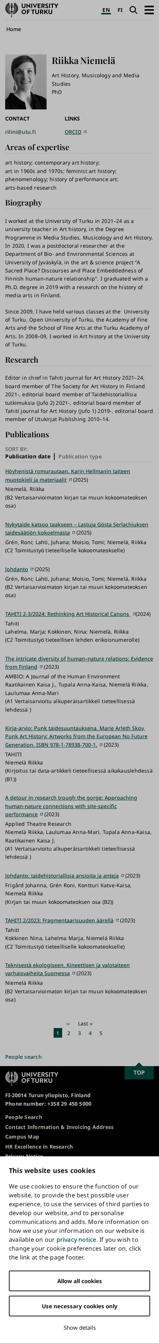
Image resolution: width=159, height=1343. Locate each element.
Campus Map (22, 1136)
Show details (80, 1327)
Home (13, 29)
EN (105, 9)
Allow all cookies (79, 1281)
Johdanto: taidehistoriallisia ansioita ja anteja (62, 875)
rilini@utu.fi (20, 131)
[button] (149, 10)
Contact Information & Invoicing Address (59, 1126)
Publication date (27, 456)
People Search (23, 1116)
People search (23, 1056)
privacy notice (77, 1239)
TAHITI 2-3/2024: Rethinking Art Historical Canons (68, 613)
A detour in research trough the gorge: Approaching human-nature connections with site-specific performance (71, 806)
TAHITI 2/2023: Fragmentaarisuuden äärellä (59, 920)
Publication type (79, 456)
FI (120, 9)
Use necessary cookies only (80, 1306)
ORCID (73, 131)
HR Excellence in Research (39, 1146)
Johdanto (16, 569)
